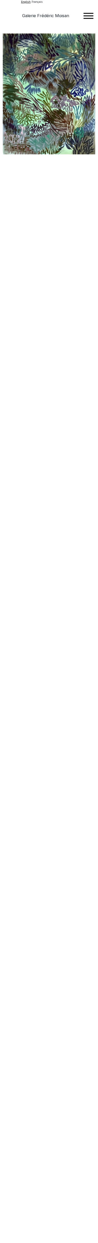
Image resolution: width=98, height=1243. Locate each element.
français (37, 2)
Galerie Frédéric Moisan (45, 15)
